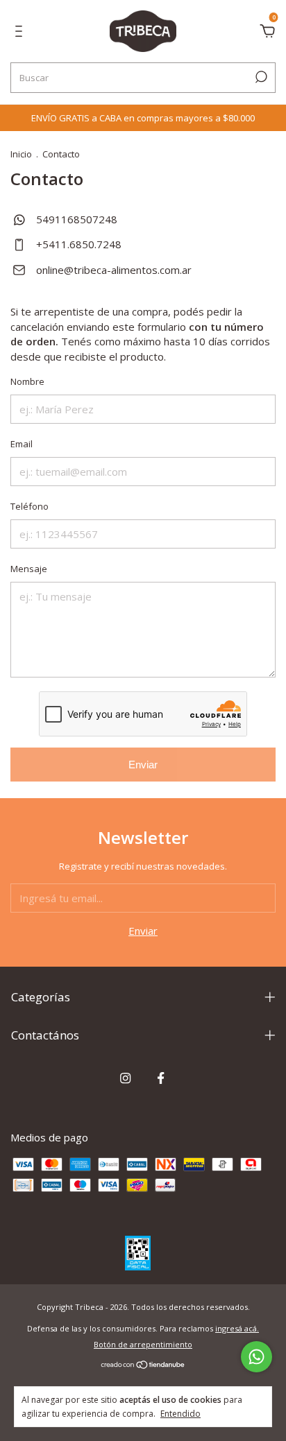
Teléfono (29, 506)
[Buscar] (260, 77)
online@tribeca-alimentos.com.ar (114, 270)
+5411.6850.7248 (77, 244)
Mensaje (28, 568)
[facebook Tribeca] (161, 1078)
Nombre (27, 381)
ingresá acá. (237, 1328)
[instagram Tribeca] (125, 1078)
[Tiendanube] (143, 1365)
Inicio (21, 154)
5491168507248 (75, 219)
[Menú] (21, 32)
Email (21, 444)
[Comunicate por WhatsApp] (256, 1356)
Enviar (143, 764)
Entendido (180, 1413)
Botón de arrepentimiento (143, 1344)
